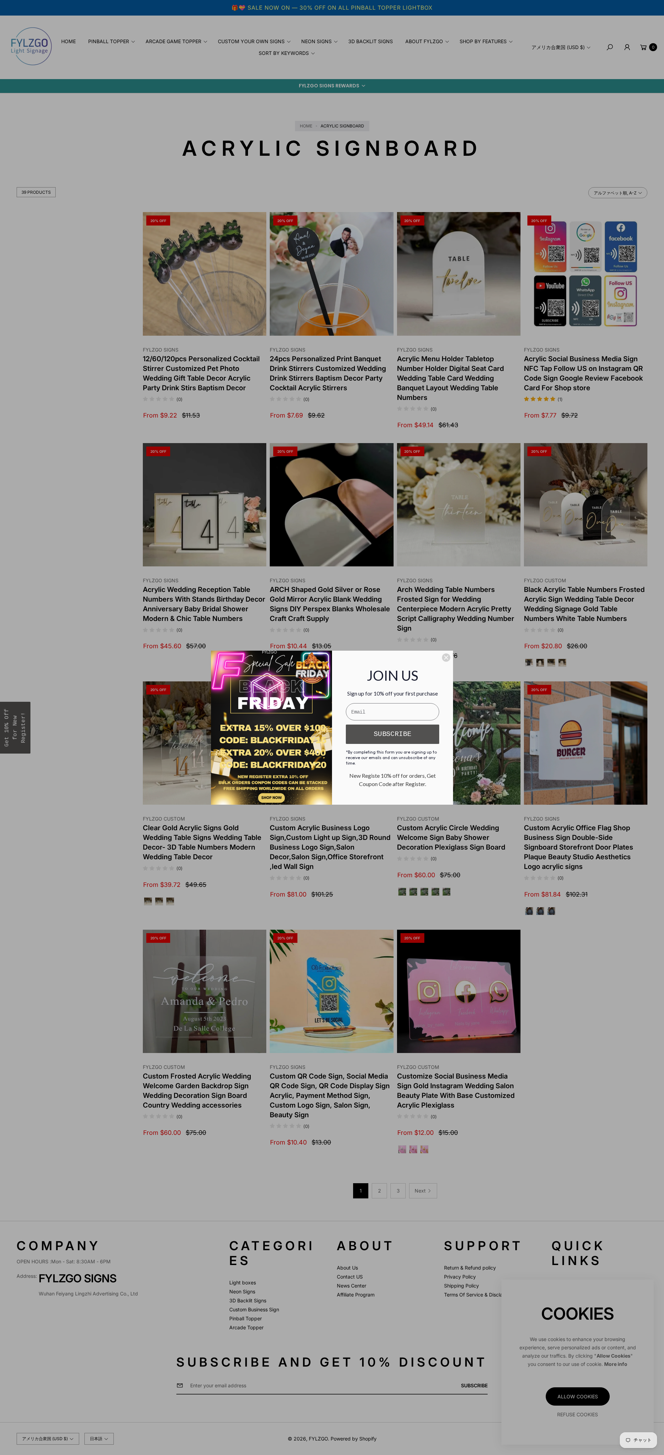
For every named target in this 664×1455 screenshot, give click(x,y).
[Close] (446, 657)
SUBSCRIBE (392, 734)
